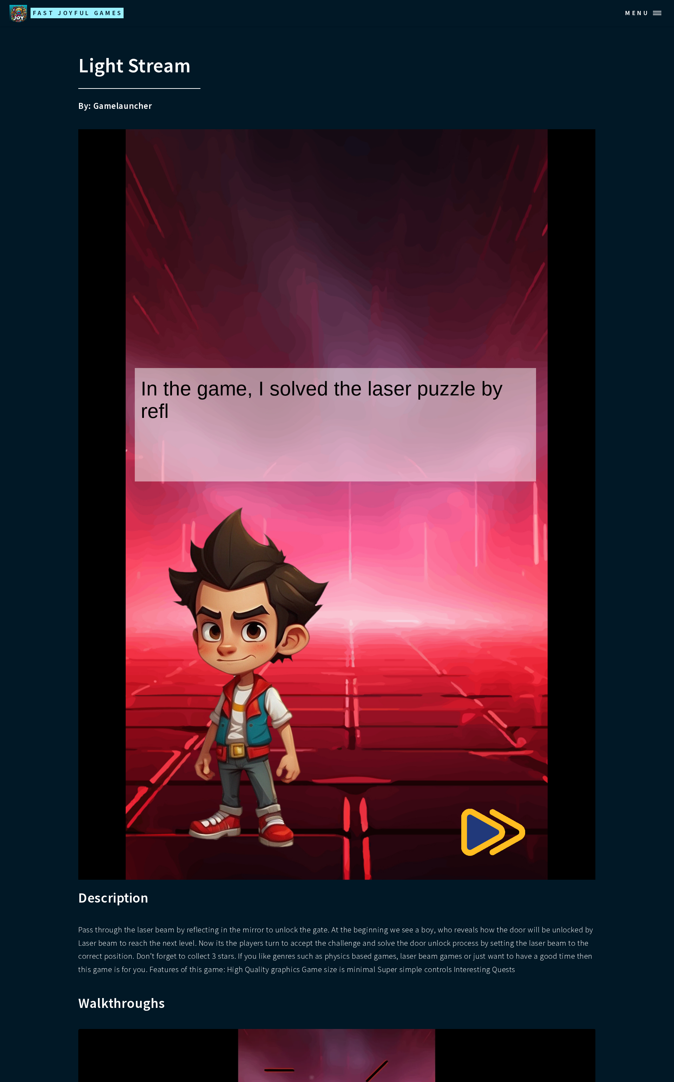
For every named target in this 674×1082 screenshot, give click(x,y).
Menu (637, 13)
